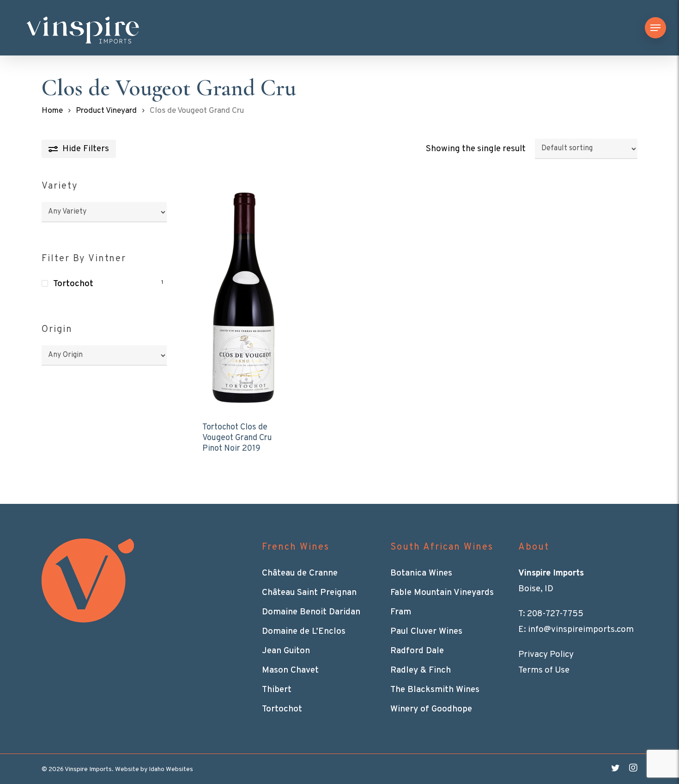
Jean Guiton (286, 650)
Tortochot (73, 283)
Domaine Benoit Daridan (311, 612)
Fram (400, 612)
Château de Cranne (300, 573)
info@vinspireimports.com (581, 629)
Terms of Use (544, 670)
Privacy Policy (546, 654)
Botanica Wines (421, 573)
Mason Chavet (290, 670)
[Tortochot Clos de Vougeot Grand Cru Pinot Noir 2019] (244, 294)
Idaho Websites (171, 769)
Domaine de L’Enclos (304, 631)
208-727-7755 (555, 613)
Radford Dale (417, 650)
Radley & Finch (420, 670)
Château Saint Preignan (309, 592)
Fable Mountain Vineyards (442, 592)
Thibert (276, 689)
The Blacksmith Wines (434, 689)
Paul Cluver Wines (426, 631)
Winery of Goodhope (431, 709)
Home (52, 111)
